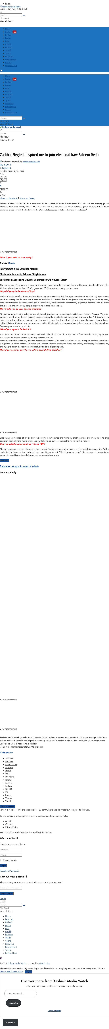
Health (8, 770)
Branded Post (11, 65)
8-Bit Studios (46, 832)
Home (7, 28)
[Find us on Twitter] (1, 958)
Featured (10, 31)
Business (8, 47)
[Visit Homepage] (10, 6)
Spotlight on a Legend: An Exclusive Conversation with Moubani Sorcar (33, 279)
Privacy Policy (11, 827)
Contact (8, 824)
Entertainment (10, 59)
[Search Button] (24, 118)
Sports (8, 53)
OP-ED (8, 62)
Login (7, 3)
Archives (9, 758)
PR (6, 792)
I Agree (28, 972)
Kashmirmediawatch (31, 161)
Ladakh (8, 44)
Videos (8, 798)
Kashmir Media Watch (17, 832)
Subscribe (13, 1003)
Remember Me (10, 860)
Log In (3, 898)
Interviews (9, 56)
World (8, 50)
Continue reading (54, 1010)
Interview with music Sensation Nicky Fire (19, 268)
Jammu (8, 38)
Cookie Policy (62, 815)
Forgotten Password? (9, 870)
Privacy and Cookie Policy (11, 971)
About (8, 821)
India (7, 41)
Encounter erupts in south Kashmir (19, 466)
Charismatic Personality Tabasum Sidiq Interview (23, 274)
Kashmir (8, 35)
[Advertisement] (48, 14)
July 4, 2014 (5, 164)
